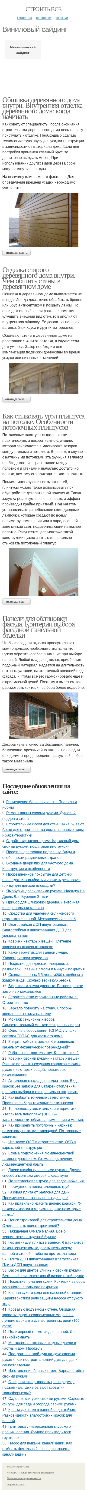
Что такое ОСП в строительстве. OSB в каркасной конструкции (39, 1144)
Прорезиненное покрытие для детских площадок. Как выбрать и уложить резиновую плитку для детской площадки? (41, 879)
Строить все (43, 9)
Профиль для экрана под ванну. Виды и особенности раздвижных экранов (38, 854)
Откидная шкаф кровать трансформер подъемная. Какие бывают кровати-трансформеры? (38, 1387)
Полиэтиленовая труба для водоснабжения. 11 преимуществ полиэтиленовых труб (43, 1183)
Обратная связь (16, 1484)
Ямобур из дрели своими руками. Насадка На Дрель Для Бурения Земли (43, 893)
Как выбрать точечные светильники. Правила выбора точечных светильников (37, 1099)
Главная (24, 17)
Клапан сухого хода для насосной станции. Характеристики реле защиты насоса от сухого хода (42, 1298)
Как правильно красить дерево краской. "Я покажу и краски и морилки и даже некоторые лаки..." (42, 1208)
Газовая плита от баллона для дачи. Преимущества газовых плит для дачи (36, 1194)
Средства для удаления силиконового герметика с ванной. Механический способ (39, 915)
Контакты (12, 1472)
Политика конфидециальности (24, 1478)
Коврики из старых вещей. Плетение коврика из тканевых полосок (36, 943)
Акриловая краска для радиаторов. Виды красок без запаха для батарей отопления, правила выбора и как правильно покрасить (40, 1086)
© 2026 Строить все (18, 1466)
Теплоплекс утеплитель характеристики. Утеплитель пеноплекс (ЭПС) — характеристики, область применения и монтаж (43, 1114)
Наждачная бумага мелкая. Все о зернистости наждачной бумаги (34, 1233)
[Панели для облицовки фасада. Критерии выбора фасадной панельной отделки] (43, 715)
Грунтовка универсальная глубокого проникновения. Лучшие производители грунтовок (36, 1432)
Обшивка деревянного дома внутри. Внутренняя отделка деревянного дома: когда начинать (42, 107)
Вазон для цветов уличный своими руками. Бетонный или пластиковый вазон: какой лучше (43, 1272)
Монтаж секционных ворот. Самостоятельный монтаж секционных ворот (41, 1021)
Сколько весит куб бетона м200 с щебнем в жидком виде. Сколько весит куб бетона (42, 977)
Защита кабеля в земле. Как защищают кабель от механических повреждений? (39, 1044)
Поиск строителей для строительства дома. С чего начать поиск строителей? (42, 1222)
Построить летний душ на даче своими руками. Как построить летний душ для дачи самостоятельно (39, 1359)
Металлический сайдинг (23, 50)
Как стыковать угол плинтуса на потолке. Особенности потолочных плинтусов (43, 421)
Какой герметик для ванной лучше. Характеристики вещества (35, 954)
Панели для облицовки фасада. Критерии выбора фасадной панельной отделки (38, 626)
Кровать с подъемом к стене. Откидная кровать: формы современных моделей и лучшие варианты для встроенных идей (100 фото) (41, 1317)
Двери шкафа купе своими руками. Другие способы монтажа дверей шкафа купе (41, 1172)
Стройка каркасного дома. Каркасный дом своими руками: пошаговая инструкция (40, 843)
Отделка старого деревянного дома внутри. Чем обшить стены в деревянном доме (38, 277)
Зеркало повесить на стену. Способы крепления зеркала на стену (37, 1010)
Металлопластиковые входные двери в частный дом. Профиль (39, 1345)
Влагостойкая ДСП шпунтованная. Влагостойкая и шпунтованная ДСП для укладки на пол (36, 930)
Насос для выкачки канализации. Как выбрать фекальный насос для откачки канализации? (37, 1448)
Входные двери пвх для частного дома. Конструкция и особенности (38, 865)
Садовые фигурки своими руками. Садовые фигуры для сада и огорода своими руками (43, 1401)
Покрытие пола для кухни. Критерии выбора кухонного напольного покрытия (43, 1284)
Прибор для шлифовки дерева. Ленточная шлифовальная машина (41, 904)
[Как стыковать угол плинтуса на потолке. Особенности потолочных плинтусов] (43, 572)
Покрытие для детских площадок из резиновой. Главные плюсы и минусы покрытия (43, 966)
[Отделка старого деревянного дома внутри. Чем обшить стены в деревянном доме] (43, 378)
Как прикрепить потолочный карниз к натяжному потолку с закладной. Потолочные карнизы (41, 1130)
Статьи (62, 17)
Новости (44, 17)
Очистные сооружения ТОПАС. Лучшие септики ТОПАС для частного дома (39, 1033)
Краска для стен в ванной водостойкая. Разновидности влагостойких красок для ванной (39, 1415)
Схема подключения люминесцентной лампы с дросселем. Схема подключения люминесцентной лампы (38, 1158)
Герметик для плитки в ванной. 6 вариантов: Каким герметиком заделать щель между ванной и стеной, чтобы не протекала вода (43, 1247)
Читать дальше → (16, 252)
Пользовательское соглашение (37, 1472)
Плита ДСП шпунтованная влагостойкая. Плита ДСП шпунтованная (40, 1261)
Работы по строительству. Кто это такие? (43, 1052)
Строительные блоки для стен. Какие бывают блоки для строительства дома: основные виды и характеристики (43, 829)
